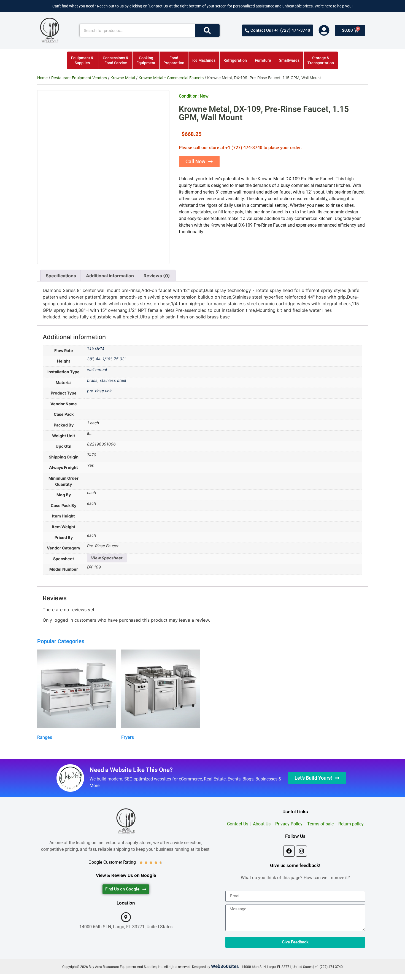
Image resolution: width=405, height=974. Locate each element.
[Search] (207, 30)
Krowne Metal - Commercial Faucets (171, 77)
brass (92, 380)
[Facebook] (289, 851)
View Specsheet (107, 558)
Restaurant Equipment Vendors (79, 77)
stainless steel (113, 380)
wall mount (97, 369)
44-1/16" (104, 358)
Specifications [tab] (61, 275)
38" (90, 358)
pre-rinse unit (99, 390)
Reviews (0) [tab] (157, 275)
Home (42, 77)
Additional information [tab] (110, 275)
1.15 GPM (95, 348)
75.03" (120, 358)
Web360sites (225, 966)
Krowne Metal (122, 77)
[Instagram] (301, 851)
